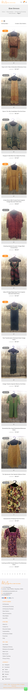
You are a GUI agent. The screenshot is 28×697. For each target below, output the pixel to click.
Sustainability (6, 631)
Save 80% (5, 618)
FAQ (4, 638)
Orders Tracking (6, 656)
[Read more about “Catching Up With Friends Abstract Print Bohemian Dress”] (14, 559)
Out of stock (23, 23)
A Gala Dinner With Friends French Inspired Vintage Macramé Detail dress (14, 201)
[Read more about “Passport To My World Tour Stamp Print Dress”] (14, 151)
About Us (5, 624)
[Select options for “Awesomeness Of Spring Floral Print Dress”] (14, 514)
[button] (14, 63)
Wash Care (5, 651)
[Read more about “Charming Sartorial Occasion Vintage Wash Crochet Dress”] (14, 242)
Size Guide (5, 644)
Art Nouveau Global (7, 633)
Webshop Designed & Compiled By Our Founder (14, 687)
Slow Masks (6, 615)
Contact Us (5, 626)
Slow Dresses (12, 13)
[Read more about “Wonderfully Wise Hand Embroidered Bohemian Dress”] (14, 424)
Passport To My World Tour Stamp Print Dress (14, 155)
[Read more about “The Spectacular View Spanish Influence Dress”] (14, 470)
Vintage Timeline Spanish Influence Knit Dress (14, 384)
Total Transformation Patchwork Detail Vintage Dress (14, 338)
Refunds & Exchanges (8, 649)
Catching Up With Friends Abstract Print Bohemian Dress (14, 564)
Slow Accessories (7, 613)
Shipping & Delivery (8, 646)
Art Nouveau (6, 604)
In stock (17, 23)
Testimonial (7, 679)
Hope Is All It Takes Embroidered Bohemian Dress (14, 67)
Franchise (5, 636)
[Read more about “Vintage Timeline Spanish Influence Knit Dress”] (14, 380)
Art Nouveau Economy (20, 11)
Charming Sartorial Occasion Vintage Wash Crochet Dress (14, 247)
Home (3, 11)
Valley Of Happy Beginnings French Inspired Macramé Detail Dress (14, 293)
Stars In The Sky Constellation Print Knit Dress (14, 111)
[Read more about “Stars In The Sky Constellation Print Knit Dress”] (14, 107)
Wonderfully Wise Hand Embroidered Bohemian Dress (14, 429)
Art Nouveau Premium (8, 608)
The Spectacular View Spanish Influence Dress (14, 474)
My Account (5, 653)
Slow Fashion (10, 11)
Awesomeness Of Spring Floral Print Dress (14, 518)
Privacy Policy (6, 658)
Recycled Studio (7, 629)
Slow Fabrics (6, 611)
